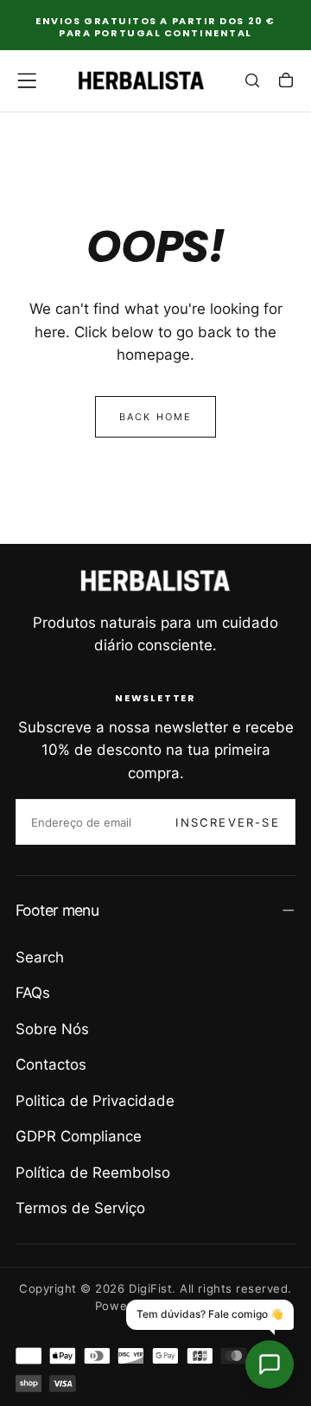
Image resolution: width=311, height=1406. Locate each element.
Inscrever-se (227, 822)
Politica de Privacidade (95, 1100)
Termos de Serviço (80, 1208)
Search (40, 957)
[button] (27, 80)
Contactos (51, 1064)
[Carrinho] (285, 82)
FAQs (33, 992)
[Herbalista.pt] (155, 581)
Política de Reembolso (93, 1172)
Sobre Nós (52, 1029)
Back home (156, 417)
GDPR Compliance (79, 1136)
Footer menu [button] (57, 910)
